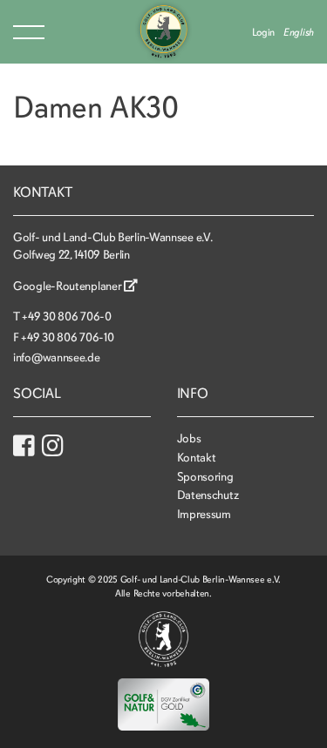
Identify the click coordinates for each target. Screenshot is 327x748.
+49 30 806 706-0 (66, 316)
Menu (28, 32)
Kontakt (196, 457)
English (298, 32)
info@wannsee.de (56, 357)
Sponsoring (205, 476)
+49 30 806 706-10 (67, 337)
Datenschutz (208, 495)
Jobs (189, 438)
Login (264, 32)
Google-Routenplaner (68, 286)
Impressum (204, 514)
